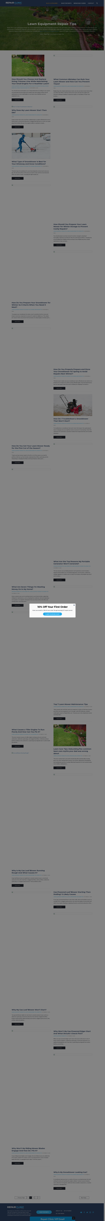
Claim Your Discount (52, 614)
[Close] (74, 605)
